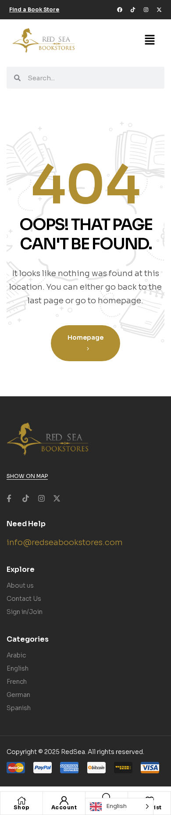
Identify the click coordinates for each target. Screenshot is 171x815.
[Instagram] (146, 9)
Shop (22, 807)
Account (64, 807)
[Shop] (21, 800)
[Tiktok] (133, 9)
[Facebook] (119, 9)
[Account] (64, 800)
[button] (150, 40)
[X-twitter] (159, 9)
